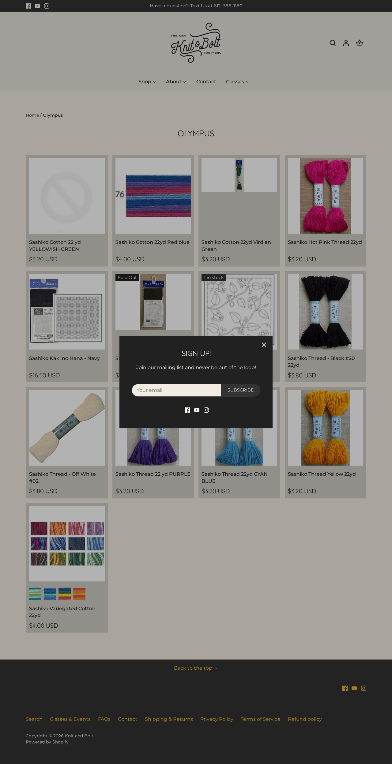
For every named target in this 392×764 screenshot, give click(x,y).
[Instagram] (206, 410)
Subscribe (241, 390)
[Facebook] (187, 410)
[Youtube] (196, 410)
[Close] (264, 344)
